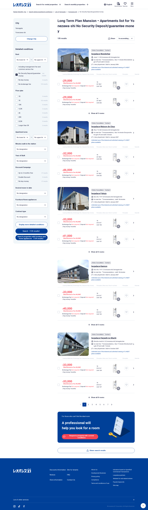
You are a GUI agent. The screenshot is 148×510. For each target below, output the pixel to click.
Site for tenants (72, 470)
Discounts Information (58, 470)
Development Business (98, 473)
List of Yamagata (60, 12)
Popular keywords (118, 482)
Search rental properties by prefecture (40, 12)
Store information (56, 480)
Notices (52, 475)
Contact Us (71, 480)
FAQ (68, 475)
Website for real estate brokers (122, 478)
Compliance (95, 480)
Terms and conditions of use (100, 483)
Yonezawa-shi (72, 12)
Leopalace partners (119, 475)
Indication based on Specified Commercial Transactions (122, 471)
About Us (94, 469)
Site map (116, 485)
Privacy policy (95, 476)
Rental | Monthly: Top (19, 12)
